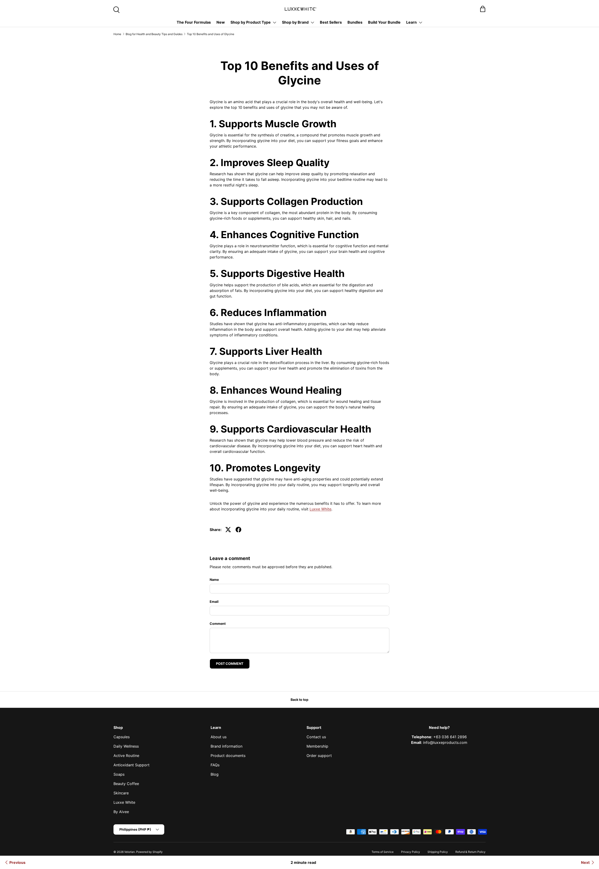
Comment (218, 623)
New (220, 22)
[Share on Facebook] (238, 529)
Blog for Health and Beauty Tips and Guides (154, 34)
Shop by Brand (295, 22)
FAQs (215, 765)
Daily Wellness (126, 746)
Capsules (121, 736)
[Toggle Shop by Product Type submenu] (274, 22)
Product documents (228, 755)
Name (214, 580)
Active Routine (126, 755)
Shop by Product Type (250, 22)
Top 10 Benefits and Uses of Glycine (210, 34)
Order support (319, 755)
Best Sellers (331, 22)
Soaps (118, 774)
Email (214, 602)
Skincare (121, 793)
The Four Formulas (194, 22)
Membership (317, 746)
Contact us (316, 736)
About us (218, 736)
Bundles (354, 22)
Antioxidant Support (131, 765)
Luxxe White (320, 509)
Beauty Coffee (126, 783)
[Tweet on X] (228, 529)
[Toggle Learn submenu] (420, 22)
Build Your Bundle (384, 22)
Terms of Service (383, 852)
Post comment (229, 663)
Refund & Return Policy (470, 852)
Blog (215, 774)
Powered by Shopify (149, 852)
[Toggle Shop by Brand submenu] (312, 22)
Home (117, 34)
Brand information (226, 746)
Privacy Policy (410, 852)
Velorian (129, 852)
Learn (411, 22)
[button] (483, 9)
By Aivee (121, 811)
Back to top (299, 700)
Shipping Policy (437, 852)
